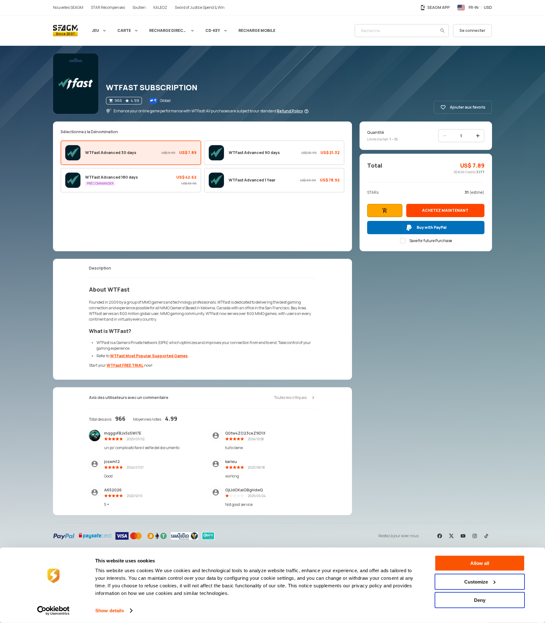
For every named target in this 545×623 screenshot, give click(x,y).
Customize (476, 581)
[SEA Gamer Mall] (65, 30)
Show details (109, 610)
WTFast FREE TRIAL (125, 365)
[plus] (477, 135)
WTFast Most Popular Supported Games (149, 356)
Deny (479, 600)
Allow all (479, 563)
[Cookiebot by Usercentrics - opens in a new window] (53, 610)
